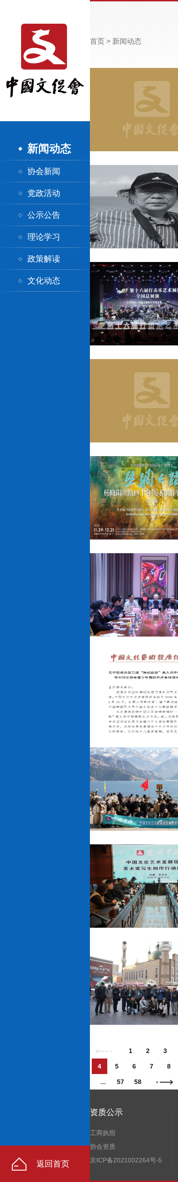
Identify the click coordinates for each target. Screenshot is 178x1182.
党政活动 (43, 193)
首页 (97, 41)
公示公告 (43, 215)
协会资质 (102, 1146)
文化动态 (43, 280)
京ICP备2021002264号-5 (126, 1160)
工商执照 (102, 1132)
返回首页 (53, 1163)
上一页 (103, 1051)
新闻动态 (49, 148)
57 (120, 1081)
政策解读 (43, 258)
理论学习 (43, 237)
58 (137, 1081)
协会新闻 (43, 171)
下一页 (165, 1081)
